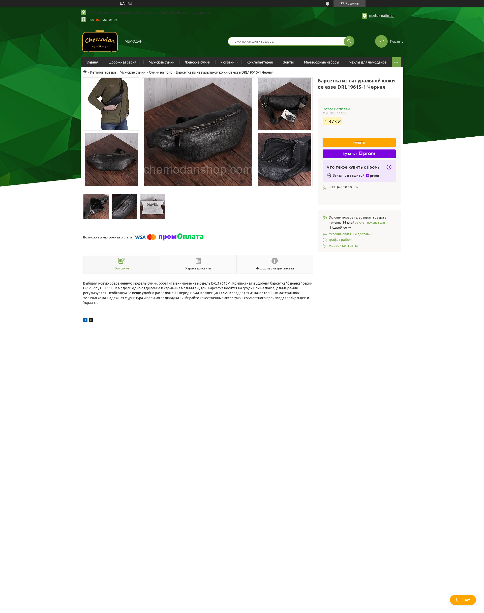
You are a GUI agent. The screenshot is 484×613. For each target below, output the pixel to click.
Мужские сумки (161, 62)
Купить (359, 142)
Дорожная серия (122, 62)
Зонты (288, 62)
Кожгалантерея (260, 62)
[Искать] (349, 41)
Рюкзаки (227, 62)
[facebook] (85, 321)
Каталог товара (103, 72)
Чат (467, 600)
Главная (92, 62)
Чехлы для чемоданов (368, 62)
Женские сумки (197, 62)
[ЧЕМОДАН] (100, 40)
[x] (91, 321)
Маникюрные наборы (321, 62)
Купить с (350, 154)
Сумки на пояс (160, 72)
